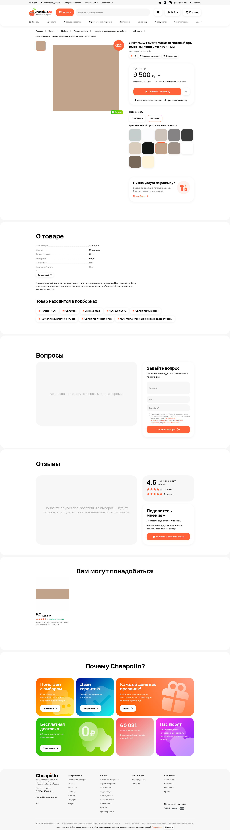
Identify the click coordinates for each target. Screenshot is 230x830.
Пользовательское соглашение (153, 823)
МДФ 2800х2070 (117, 310)
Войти (174, 12)
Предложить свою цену (177, 100)
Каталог (67, 12)
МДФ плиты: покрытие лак (97, 318)
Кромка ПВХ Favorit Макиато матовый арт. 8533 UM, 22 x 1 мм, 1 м (52, 623)
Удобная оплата (74, 3)
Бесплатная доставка (52, 3)
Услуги (71, 803)
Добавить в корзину (159, 91)
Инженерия (105, 803)
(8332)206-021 (180, 3)
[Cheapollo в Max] (170, 3)
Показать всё (43, 275)
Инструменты (161, 22)
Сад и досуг (105, 791)
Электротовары (181, 22)
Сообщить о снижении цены (149, 100)
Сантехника (125, 22)
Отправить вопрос (166, 429)
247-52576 (143, 51)
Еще (198, 22)
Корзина (193, 12)
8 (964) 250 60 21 (45, 791)
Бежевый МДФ (92, 310)
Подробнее (157, 827)
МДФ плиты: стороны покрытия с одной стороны (146, 318)
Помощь (71, 791)
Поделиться (171, 56)
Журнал (71, 795)
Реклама (136, 783)
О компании (169, 779)
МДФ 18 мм (70, 310)
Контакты (196, 3)
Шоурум (72, 799)
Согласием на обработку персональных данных (167, 421)
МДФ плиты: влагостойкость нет (58, 318)
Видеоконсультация (151, 56)
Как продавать (138, 779)
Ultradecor (94, 250)
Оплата (71, 783)
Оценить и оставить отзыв (170, 536)
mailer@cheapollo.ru (46, 797)
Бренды (167, 791)
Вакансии (168, 787)
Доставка (72, 787)
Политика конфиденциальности (181, 823)
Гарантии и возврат (77, 779)
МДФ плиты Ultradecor (146, 310)
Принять (169, 827)
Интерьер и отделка (72, 22)
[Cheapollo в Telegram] (160, 3)
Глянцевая (137, 118)
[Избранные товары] (158, 12)
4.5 (134, 56)
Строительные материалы (100, 22)
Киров (34, 3)
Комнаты (104, 807)
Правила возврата (132, 823)
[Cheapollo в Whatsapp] (165, 3)
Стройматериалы (108, 783)
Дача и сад (142, 22)
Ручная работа (107, 811)
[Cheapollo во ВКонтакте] (37, 803)
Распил (118, 112)
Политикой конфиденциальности (163, 419)
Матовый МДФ (48, 310)
